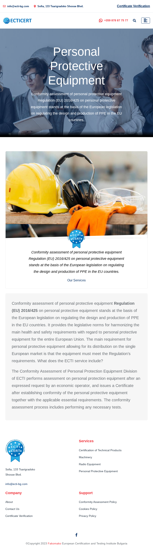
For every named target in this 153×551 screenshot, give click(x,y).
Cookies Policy (88, 508)
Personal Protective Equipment (98, 471)
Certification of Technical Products (100, 450)
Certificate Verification (133, 6)
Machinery (85, 457)
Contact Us (12, 508)
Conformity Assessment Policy (98, 502)
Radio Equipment (90, 464)
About (9, 502)
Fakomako (54, 543)
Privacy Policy (87, 515)
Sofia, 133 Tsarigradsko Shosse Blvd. (60, 6)
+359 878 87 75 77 (116, 20)
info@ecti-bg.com (18, 6)
